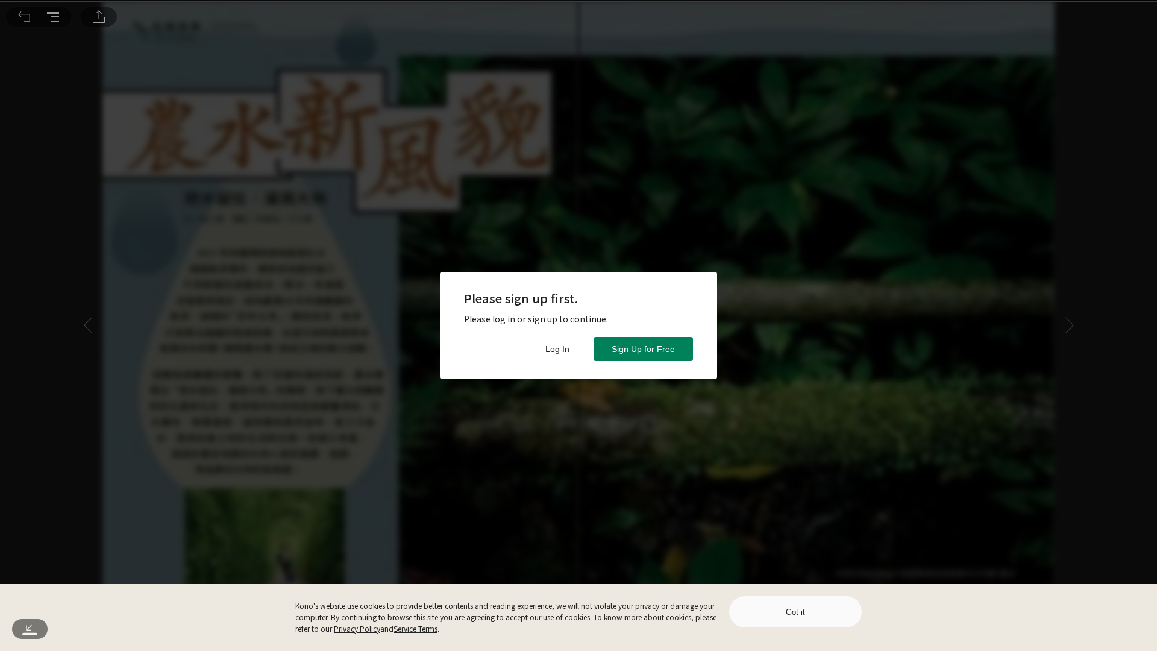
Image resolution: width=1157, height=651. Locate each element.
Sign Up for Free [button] (643, 349)
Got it (795, 612)
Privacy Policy (357, 628)
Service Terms (415, 628)
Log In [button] (557, 349)
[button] (24, 17)
